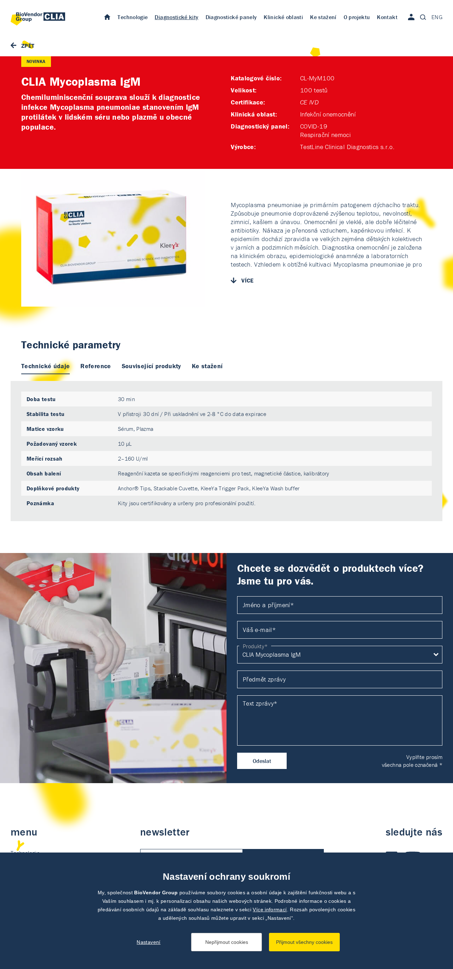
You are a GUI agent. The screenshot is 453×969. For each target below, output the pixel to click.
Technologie (132, 17)
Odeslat (262, 760)
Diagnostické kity (176, 17)
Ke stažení (323, 17)
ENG (436, 17)
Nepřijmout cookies (226, 942)
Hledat (423, 17)
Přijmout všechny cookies (304, 942)
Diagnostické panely (231, 17)
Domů (107, 16)
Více (247, 280)
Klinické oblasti (283, 17)
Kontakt (387, 17)
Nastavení (148, 942)
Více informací (270, 909)
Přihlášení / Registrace (411, 17)
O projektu (357, 17)
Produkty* (255, 646)
